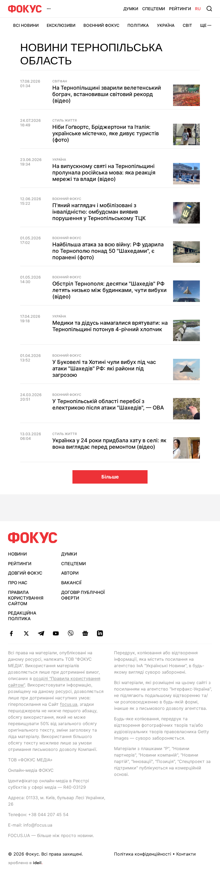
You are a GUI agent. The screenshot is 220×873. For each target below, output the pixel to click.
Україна (166, 25)
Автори (70, 573)
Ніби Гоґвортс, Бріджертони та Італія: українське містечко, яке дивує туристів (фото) (105, 133)
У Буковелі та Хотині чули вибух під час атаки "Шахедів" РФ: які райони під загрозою (104, 368)
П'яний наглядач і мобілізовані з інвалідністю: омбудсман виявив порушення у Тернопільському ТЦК (99, 211)
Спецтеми (153, 9)
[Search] (209, 8)
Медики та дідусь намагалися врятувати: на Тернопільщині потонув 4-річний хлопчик (110, 326)
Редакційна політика (22, 615)
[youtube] (56, 633)
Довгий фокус (25, 573)
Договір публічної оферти (83, 595)
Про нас (17, 582)
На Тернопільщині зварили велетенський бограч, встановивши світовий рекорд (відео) (106, 94)
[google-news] (85, 633)
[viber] (70, 633)
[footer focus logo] (32, 537)
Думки (130, 9)
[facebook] (11, 633)
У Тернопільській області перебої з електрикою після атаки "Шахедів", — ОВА (108, 404)
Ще (203, 25)
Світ (187, 25)
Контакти (186, 854)
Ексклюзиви (61, 25)
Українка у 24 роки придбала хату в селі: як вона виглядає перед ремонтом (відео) (109, 443)
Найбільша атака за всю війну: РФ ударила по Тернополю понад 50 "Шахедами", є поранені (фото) (108, 251)
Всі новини (26, 25)
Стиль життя (64, 120)
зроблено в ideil (25, 863)
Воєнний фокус (66, 199)
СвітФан (59, 81)
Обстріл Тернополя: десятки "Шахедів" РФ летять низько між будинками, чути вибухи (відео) (109, 290)
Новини (17, 554)
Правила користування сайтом (25, 598)
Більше (110, 477)
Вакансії (71, 582)
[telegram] (41, 633)
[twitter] (26, 633)
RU (198, 9)
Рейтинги (180, 9)
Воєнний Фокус (101, 25)
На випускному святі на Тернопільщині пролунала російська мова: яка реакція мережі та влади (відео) (103, 172)
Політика (138, 25)
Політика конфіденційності (142, 854)
